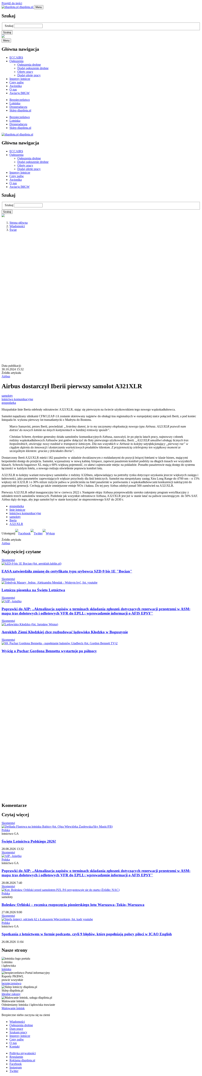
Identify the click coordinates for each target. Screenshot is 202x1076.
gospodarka (9, 402)
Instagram (15, 1067)
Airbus (6, 376)
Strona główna (18, 222)
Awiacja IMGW (19, 93)
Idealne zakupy (11, 994)
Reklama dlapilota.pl (22, 1060)
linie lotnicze (17, 509)
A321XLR (16, 524)
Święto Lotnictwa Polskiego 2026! (29, 841)
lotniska (6, 969)
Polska (6, 830)
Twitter (13, 1071)
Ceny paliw (16, 82)
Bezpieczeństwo (19, 99)
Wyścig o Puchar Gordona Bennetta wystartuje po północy (49, 651)
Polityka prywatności (22, 1053)
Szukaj (9, 25)
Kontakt (14, 1046)
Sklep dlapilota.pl (20, 110)
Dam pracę (16, 1028)
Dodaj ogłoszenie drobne (33, 68)
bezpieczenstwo (11, 983)
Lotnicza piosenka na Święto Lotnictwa (33, 590)
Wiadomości (17, 226)
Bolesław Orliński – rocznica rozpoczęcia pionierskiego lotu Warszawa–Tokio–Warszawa (73, 905)
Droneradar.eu (18, 107)
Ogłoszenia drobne (29, 64)
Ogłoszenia (16, 61)
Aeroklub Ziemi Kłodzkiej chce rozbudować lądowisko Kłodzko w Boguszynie (65, 632)
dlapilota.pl (26, 7)
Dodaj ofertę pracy (29, 75)
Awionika (15, 86)
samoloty (7, 395)
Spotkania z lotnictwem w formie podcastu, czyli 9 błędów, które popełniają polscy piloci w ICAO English (87, 934)
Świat (13, 229)
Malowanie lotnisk (13, 1008)
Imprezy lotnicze (19, 78)
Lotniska (14, 103)
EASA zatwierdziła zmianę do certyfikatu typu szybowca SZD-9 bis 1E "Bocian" (67, 571)
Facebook (15, 1064)
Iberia (13, 520)
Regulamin (16, 1056)
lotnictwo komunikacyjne (17, 399)
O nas (13, 89)
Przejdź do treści (12, 3)
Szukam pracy (18, 1032)
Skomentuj (8, 560)
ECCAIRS (16, 57)
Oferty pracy (25, 71)
